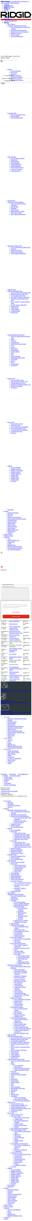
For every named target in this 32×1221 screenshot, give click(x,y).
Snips (12, 362)
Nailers (16, 1148)
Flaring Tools (18, 1002)
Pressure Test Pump (19, 1015)
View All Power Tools (17, 423)
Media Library (11, 523)
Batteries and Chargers (17, 853)
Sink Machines (15, 161)
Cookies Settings (16, 612)
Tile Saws (13, 433)
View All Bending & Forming (22, 999)
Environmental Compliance (15, 548)
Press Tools (14, 831)
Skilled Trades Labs (13, 529)
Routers (16, 1163)
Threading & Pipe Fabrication (16, 202)
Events (9, 543)
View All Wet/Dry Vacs (17, 380)
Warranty (10, 516)
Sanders (16, 1127)
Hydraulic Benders (19, 936)
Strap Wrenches (18, 992)
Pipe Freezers (18, 1011)
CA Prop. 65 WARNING (14, 758)
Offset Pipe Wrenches (20, 981)
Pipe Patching (11, 200)
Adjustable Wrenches (20, 993)
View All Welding (16, 467)
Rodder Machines (15, 166)
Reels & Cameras (19, 822)
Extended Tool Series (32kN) (22, 834)
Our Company (8, 738)
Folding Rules (15, 350)
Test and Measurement (17, 827)
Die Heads (20, 911)
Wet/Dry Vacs (11, 378)
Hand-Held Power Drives (21, 905)
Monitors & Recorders (20, 821)
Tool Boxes (14, 365)
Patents (9, 755)
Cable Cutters (14, 308)
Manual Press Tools (16, 851)
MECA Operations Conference (14, 635)
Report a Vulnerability (10, 785)
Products (6, 808)
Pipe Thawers (18, 1013)
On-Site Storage (15, 351)
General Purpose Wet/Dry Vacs (19, 381)
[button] (16, 1)
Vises (12, 345)
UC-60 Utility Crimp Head (18, 295)
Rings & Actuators (16, 848)
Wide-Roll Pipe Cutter (24, 963)
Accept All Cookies (16, 616)
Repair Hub (7, 19)
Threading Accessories (20, 922)
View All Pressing (16, 830)
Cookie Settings (8, 779)
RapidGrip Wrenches (20, 976)
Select (3, 83)
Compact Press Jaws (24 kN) (22, 845)
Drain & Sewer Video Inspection (20, 816)
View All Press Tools (20, 833)
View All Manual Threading (22, 908)
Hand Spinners (18, 870)
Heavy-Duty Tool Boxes (21, 1099)
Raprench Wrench (19, 979)
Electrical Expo (13, 624)
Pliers (12, 353)
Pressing (10, 720)
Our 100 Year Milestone (14, 549)
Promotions (11, 509)
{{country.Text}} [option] (9, 75)
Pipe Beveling (15, 206)
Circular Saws (18, 1157)
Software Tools (12, 289)
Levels (13, 347)
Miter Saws (17, 1134)
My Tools (6, 17)
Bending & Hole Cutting (17, 211)
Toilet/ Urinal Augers (20, 867)
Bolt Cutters (14, 348)
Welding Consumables (17, 470)
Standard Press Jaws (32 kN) (22, 844)
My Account (7, 16)
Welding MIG (14, 475)
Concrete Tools (15, 342)
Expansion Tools (12, 113)
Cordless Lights (18, 1123)
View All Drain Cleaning (17, 158)
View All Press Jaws (19, 842)
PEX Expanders (15, 116)
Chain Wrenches (18, 985)
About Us (6, 537)
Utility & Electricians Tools (15, 291)
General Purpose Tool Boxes (22, 1100)
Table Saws (17, 1136)
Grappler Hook (18, 868)
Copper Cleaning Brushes (21, 1027)
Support (6, 511)
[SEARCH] (15, 594)
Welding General (15, 472)
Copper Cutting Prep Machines (22, 1028)
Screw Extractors (15, 356)
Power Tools (11, 422)
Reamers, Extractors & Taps (21, 948)
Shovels (13, 361)
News (9, 539)
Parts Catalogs (11, 528)
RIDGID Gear (11, 545)
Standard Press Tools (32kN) (22, 836)
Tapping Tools (18, 934)
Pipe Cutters (17, 954)
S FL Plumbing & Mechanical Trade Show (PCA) (15, 668)
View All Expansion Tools (18, 114)
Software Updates (12, 526)
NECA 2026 (12, 654)
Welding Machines (16, 473)
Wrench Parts (18, 996)
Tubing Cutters (18, 1022)
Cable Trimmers (15, 309)
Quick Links (7, 749)
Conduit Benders (15, 311)
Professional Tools (9, 7)
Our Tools (7, 717)
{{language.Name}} (9, 80)
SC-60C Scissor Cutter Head (18, 305)
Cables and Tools (15, 171)
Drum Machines (15, 163)
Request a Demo (8, 535)
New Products (11, 1185)
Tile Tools (13, 341)
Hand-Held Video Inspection (18, 814)
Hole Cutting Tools (19, 929)
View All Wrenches (19, 969)
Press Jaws (14, 840)
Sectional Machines (16, 164)
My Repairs (11, 804)
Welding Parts (14, 476)
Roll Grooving (15, 210)
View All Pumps (18, 1065)
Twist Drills (14, 359)
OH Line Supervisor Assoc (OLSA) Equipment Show (14, 628)
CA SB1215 (11, 757)
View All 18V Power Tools (21, 1117)
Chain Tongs (17, 990)
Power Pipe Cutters (19, 952)
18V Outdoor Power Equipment (19, 427)
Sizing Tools (14, 312)
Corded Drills (18, 1156)
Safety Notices (11, 525)
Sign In (9, 763)
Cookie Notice (8, 777)
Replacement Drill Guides (18, 358)
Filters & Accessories (16, 386)
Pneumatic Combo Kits (20, 1150)
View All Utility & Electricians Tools (21, 292)
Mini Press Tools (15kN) (21, 839)
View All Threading (19, 902)
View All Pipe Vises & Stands (22, 939)
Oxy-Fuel (13, 481)
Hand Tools (14, 160)
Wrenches (13, 249)
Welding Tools (15, 479)
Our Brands (7, 8)
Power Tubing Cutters (20, 1024)
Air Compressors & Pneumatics (19, 430)
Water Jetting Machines (17, 167)
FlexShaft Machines (17, 169)
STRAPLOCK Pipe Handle (18, 344)
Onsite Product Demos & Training (17, 519)
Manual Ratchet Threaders (22, 913)
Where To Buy (8, 534)
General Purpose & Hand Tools (16, 335)
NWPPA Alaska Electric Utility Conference (15, 676)
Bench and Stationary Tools (18, 428)
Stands (16, 1142)
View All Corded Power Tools (22, 1154)
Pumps (13, 339)
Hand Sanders (18, 1162)
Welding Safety (15, 478)
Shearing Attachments (17, 850)
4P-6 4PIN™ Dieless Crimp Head (20, 297)
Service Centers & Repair (14, 517)
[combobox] (8, 59)
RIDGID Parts (11, 531)
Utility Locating (15, 825)
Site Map (6, 780)
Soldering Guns (18, 1016)
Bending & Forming (16, 250)
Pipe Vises (17, 940)
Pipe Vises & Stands (16, 213)
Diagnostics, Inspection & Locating (17, 718)
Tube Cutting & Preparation (18, 253)
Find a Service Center (13, 752)
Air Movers (14, 387)
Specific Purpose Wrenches (21, 995)
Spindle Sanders (18, 1140)
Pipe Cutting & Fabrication (18, 214)
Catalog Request (12, 522)
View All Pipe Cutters (24, 955)
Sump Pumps (18, 1067)
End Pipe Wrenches (19, 977)
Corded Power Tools (16, 431)
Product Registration (13, 512)
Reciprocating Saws (19, 1159)
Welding (10, 466)
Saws (12, 354)
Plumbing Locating (16, 824)
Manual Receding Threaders (22, 916)
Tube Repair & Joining (17, 252)
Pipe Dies (20, 919)
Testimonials (11, 542)
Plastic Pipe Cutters (19, 1025)
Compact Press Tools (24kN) (22, 837)
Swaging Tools (18, 1005)
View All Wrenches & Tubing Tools (20, 247)
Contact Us (11, 532)
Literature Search (12, 520)
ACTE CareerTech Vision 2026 (14, 679)
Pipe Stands (17, 942)
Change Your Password (10, 21)
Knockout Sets (15, 306)
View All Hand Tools (20, 865)
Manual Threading (19, 906)
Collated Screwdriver (20, 1165)
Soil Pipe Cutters (18, 951)
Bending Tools (18, 1001)
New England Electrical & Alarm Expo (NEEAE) (15, 650)
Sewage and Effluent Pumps (22, 1068)
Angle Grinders (18, 1160)
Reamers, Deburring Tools (21, 1033)
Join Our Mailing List (13, 540)
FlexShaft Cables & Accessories (20, 889)
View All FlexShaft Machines (22, 883)
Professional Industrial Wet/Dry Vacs (21, 384)
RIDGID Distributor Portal (15, 546)
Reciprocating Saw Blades (21, 931)
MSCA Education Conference (14, 672)
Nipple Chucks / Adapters (21, 920)
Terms (5, 782)
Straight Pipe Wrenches (20, 971)
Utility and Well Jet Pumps (21, 1070)
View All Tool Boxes (20, 1097)
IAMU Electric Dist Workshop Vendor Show (16, 632)
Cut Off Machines (19, 1137)
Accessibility (7, 783)
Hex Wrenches (18, 982)
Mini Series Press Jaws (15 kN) (22, 847)
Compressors (17, 1151)
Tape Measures (15, 364)
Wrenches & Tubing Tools (15, 246)
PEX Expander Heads (17, 117)
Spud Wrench (18, 984)
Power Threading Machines (21, 903)
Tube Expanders (18, 1004)
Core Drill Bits (18, 932)
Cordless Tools (18, 1119)
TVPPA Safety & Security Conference (14, 639)
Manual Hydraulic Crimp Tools (19, 294)
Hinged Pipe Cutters (23, 962)
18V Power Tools (15, 425)
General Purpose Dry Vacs (18, 383)
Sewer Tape (17, 871)
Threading (13, 208)
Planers (16, 1139)
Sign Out (6, 22)
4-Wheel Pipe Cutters (23, 957)
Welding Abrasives (16, 469)
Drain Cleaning (12, 157)
